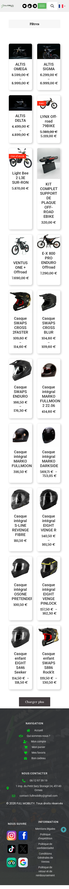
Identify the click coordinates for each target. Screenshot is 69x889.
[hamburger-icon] (42, 6)
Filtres (34, 24)
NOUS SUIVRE (17, 824)
